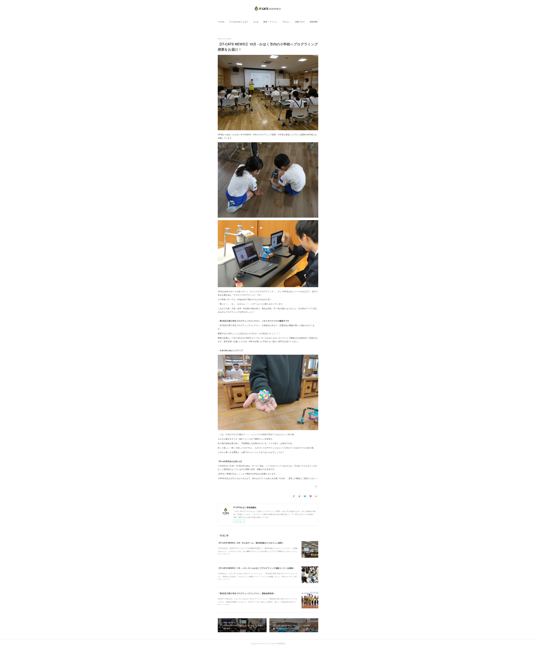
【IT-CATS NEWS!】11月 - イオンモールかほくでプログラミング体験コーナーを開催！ (256, 568)
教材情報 (314, 22)
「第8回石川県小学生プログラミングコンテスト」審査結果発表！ (247, 593)
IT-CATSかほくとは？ (238, 22)
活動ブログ (300, 22)
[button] (221, 22)
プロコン (286, 22)
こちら (239, 473)
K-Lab (255, 22)
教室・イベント (270, 22)
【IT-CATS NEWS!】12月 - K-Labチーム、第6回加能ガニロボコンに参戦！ (251, 542)
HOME (221, 22)
